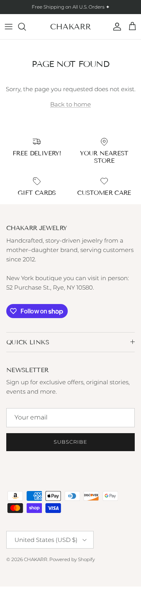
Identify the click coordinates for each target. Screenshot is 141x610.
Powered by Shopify (72, 559)
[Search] (25, 26)
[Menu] (8, 26)
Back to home (70, 104)
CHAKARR (35, 559)
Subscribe (70, 442)
